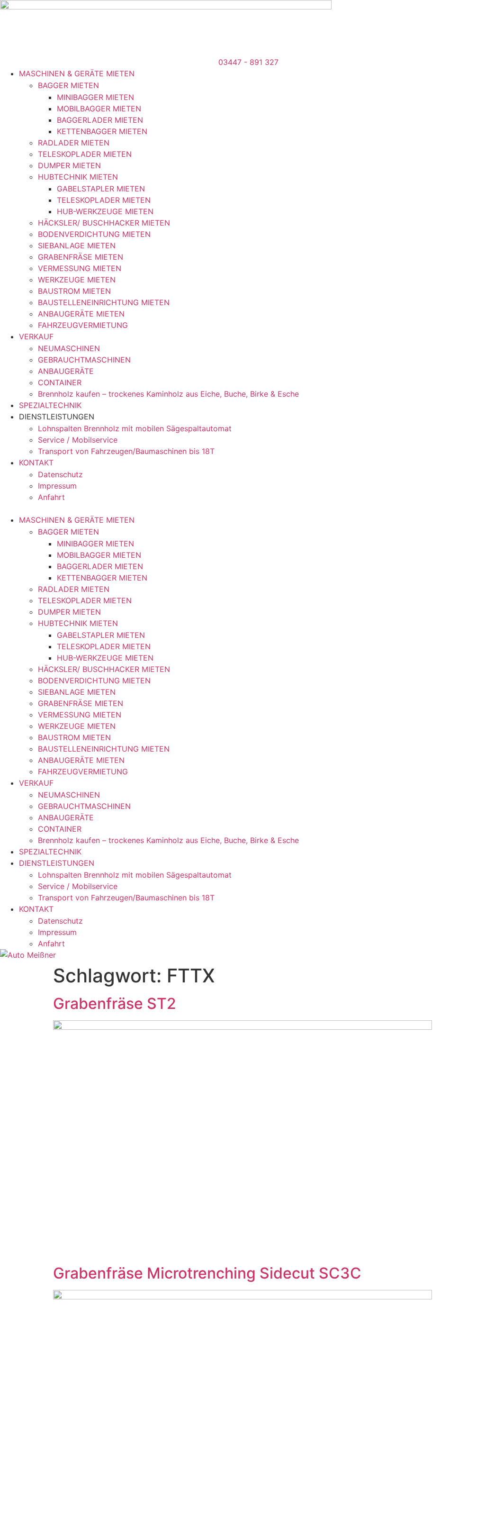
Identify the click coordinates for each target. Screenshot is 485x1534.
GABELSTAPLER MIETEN (101, 188)
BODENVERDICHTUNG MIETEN (94, 234)
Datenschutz (60, 474)
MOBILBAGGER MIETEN (99, 108)
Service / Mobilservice (77, 440)
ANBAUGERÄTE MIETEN (81, 313)
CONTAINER (59, 382)
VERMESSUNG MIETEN (79, 268)
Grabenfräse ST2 (114, 1003)
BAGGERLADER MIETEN (100, 120)
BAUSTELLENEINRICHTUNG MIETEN (104, 302)
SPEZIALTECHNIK (50, 405)
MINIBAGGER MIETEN (95, 97)
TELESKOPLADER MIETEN (85, 154)
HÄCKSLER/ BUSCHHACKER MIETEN (104, 222)
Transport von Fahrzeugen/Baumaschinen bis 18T (126, 451)
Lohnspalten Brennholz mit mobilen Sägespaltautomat (135, 428)
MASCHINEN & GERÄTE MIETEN (77, 73)
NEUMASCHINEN (69, 348)
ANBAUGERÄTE (66, 371)
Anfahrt (51, 497)
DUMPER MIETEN (69, 165)
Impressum (57, 485)
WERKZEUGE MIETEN (77, 279)
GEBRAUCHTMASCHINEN (84, 359)
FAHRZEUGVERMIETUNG (83, 325)
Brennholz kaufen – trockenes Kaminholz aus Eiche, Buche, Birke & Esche (168, 394)
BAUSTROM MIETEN (74, 291)
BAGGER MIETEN (68, 85)
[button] (242, 508)
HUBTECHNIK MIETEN (78, 177)
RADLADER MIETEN (73, 142)
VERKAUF (36, 336)
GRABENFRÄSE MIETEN (80, 257)
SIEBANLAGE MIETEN (77, 245)
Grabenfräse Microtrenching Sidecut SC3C (207, 1273)
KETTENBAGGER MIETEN (102, 131)
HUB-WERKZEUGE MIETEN (105, 211)
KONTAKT (36, 462)
